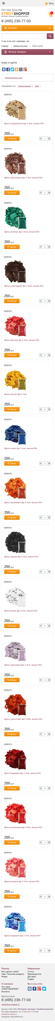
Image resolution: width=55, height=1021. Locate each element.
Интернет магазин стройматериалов (35, 1009)
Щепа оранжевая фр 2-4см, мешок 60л (23, 502)
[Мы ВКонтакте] (30, 989)
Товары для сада (20, 46)
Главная (4, 46)
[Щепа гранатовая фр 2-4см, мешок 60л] (27, 704)
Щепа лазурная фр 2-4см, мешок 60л (22, 935)
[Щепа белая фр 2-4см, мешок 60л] (27, 596)
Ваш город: (11, 10)
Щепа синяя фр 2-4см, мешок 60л (20, 448)
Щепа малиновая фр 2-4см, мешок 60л (23, 827)
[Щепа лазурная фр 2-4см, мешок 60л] (27, 921)
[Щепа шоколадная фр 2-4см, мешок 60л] (27, 271)
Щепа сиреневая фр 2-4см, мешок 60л (23, 665)
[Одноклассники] (16, 69)
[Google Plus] (25, 69)
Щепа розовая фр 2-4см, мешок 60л (21, 881)
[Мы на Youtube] (39, 989)
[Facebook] (8, 69)
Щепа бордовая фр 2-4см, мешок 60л (22, 773)
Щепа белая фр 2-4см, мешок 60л (20, 611)
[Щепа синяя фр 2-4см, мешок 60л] (27, 433)
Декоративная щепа (13, 78)
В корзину (12, 139)
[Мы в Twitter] (44, 989)
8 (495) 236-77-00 (16, 21)
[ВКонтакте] (4, 69)
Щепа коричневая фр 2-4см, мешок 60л (23, 177)
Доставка (32, 976)
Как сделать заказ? (10, 971)
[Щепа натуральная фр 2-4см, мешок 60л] (27, 109)
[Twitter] (12, 69)
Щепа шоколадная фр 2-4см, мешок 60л (23, 286)
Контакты (5, 991)
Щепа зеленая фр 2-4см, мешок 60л (21, 232)
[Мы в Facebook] (34, 989)
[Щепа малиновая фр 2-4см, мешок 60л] (27, 812)
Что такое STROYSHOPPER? (9, 988)
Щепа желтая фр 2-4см (15, 394)
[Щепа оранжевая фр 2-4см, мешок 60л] (27, 488)
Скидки (31, 979)
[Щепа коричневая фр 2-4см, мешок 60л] (27, 163)
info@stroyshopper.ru (10, 1004)
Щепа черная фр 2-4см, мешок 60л (21, 556)
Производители (34, 974)
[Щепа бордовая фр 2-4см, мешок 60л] (27, 758)
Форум (4, 976)
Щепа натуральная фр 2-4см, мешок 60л (24, 123)
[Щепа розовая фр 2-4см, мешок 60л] (27, 867)
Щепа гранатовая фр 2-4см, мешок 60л (23, 719)
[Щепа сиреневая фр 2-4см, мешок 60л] (27, 650)
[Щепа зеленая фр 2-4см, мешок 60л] (27, 217)
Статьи (31, 971)
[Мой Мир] (21, 69)
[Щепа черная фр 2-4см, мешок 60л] (27, 542)
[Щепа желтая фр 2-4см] (27, 379)
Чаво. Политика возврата (12, 974)
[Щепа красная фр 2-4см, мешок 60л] (27, 325)
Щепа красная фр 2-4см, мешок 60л (21, 340)
